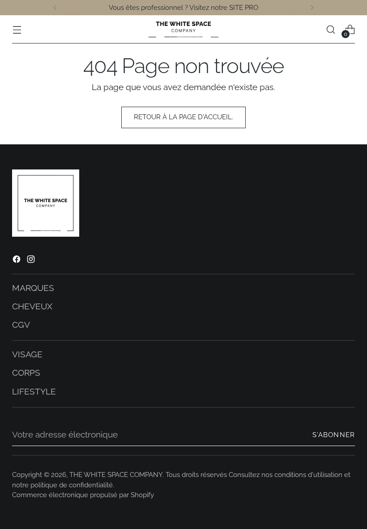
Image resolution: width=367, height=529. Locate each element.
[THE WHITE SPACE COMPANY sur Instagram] (31, 260)
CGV (21, 325)
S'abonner (333, 435)
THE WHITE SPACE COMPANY (115, 475)
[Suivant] (312, 7)
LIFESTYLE (34, 391)
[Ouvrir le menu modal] (17, 29)
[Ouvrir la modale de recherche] (331, 29)
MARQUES (33, 288)
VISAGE (27, 354)
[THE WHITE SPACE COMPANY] (183, 29)
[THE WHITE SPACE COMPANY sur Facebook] (17, 260)
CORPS (26, 373)
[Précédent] (55, 7)
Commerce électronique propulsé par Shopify (83, 495)
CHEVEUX (32, 306)
